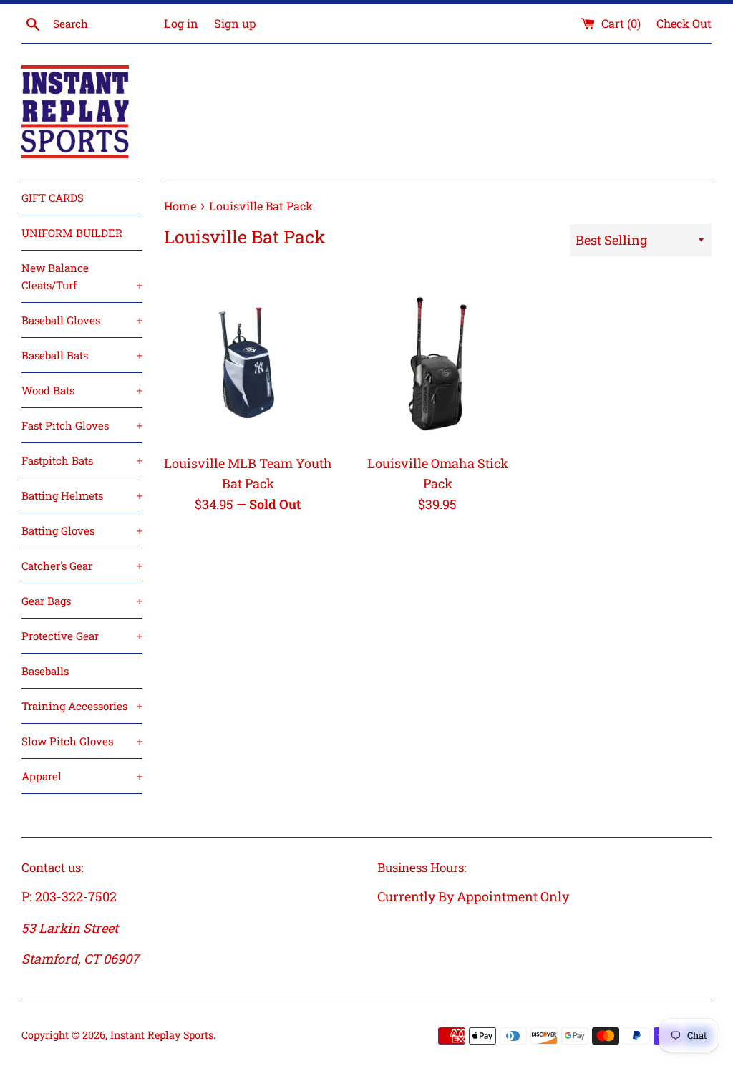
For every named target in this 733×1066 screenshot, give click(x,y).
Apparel (81, 776)
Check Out (684, 23)
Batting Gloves (81, 530)
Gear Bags (81, 600)
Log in (181, 23)
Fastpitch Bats (81, 460)
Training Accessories (81, 706)
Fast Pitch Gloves (81, 425)
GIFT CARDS (52, 197)
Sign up (235, 23)
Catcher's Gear (81, 565)
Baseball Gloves (81, 320)
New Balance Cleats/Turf (81, 276)
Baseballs (45, 671)
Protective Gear (81, 636)
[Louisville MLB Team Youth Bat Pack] (248, 362)
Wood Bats (81, 390)
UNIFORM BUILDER (71, 233)
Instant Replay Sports (161, 1035)
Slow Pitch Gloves (81, 741)
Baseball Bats (81, 355)
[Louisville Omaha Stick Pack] (438, 362)
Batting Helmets (81, 495)
